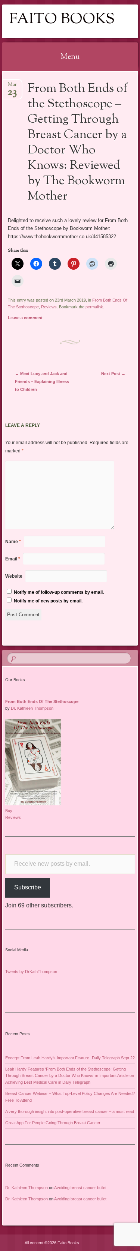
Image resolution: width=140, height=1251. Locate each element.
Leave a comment (25, 317)
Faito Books (62, 19)
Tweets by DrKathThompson (31, 971)
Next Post (113, 373)
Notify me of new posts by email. (48, 601)
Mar (12, 86)
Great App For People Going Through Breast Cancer (52, 1122)
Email (12, 559)
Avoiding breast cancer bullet (80, 1187)
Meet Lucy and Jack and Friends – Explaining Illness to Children (42, 381)
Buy (8, 810)
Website (13, 576)
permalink (94, 307)
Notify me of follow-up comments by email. (59, 592)
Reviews (49, 307)
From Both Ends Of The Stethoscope (41, 701)
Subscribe (27, 887)
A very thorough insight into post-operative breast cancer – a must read (69, 1111)
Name (13, 541)
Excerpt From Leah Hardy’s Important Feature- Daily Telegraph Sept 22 (70, 1058)
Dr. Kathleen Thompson (32, 708)
